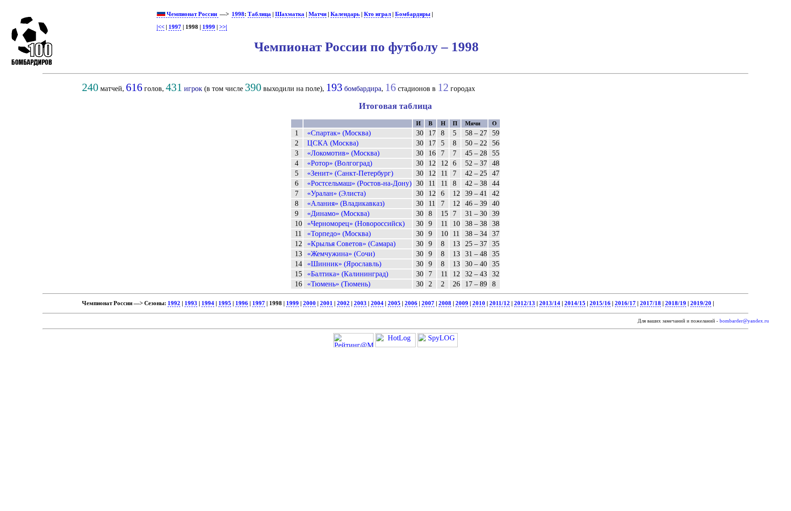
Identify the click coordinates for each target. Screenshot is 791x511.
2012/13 (524, 303)
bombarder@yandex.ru (744, 320)
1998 (238, 14)
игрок (193, 88)
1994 (207, 303)
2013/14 (549, 303)
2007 (428, 303)
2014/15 (574, 303)
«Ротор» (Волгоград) (339, 163)
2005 (394, 303)
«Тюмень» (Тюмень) (338, 284)
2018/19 (675, 303)
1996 (241, 303)
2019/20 (700, 303)
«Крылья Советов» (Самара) (351, 243)
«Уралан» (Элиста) (336, 193)
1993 (190, 303)
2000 (309, 303)
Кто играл (377, 14)
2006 (411, 303)
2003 (360, 303)
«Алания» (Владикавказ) (346, 203)
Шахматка (289, 14)
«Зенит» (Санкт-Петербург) (350, 173)
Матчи (317, 14)
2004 (377, 303)
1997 (174, 27)
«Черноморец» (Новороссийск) (356, 223)
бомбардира (362, 88)
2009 (461, 303)
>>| (223, 27)
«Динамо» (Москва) (338, 213)
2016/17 (625, 303)
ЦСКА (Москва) (332, 143)
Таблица (259, 14)
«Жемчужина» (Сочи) (341, 254)
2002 (343, 303)
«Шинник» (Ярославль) (344, 264)
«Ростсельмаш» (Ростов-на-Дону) (359, 183)
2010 (478, 303)
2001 (326, 303)
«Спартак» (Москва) (339, 133)
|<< (160, 27)
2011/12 (499, 303)
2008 (445, 303)
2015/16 (600, 303)
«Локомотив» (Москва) (343, 153)
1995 (224, 303)
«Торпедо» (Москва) (339, 233)
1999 (208, 27)
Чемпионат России (191, 14)
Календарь (345, 14)
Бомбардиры (412, 14)
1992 (174, 303)
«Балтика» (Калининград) (347, 274)
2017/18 (650, 303)
